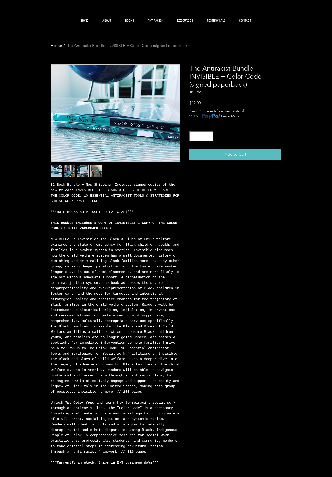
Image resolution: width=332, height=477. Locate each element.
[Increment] (209, 136)
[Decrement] (193, 136)
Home (56, 45)
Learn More (230, 116)
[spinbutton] (201, 136)
